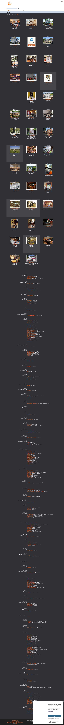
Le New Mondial (30, 712)
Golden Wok (14, 81)
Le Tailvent (29, 378)
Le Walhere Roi (14, 26)
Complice (28, 657)
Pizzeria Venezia (30, 550)
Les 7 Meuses (29, 482)
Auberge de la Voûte (31, 457)
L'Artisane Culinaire (30, 516)
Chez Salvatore (30, 674)
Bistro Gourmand (30, 419)
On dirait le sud (30, 461)
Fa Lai (28, 640)
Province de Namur (14, 10)
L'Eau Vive (29, 496)
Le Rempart (29, 654)
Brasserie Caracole (48, 82)
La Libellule (29, 592)
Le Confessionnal (30, 320)
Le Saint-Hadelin (30, 470)
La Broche (31, 100)
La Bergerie (29, 366)
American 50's (29, 693)
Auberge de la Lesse (30, 472)
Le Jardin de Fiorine (14, 65)
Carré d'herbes (14, 262)
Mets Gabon (29, 644)
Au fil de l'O (29, 508)
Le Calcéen (29, 463)
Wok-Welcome (29, 585)
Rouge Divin (29, 531)
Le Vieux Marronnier (30, 431)
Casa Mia (28, 454)
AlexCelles (29, 475)
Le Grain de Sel (30, 604)
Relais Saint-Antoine (31, 507)
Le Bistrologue (29, 542)
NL (62, 1)
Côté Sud (28, 586)
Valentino (28, 637)
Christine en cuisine (30, 598)
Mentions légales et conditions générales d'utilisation (15, 723)
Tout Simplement (30, 289)
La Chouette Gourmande (31, 663)
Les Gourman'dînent (30, 649)
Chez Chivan (29, 329)
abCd (28, 580)
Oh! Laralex (29, 490)
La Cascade (29, 455)
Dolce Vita (29, 584)
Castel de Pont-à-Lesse (31, 334)
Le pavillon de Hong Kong (31, 331)
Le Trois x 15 (29, 310)
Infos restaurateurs (15, 721)
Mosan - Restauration (31, 336)
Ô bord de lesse (30, 477)
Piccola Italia (29, 647)
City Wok (28, 636)
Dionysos (28, 578)
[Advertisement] (33, 4)
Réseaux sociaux (15, 720)
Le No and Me (48, 117)
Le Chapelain (29, 474)
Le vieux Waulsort (30, 295)
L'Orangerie (15, 45)
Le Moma (14, 135)
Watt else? (29, 425)
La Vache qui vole (30, 555)
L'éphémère (29, 517)
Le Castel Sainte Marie (31, 583)
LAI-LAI (28, 650)
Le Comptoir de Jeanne (31, 63)
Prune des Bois (30, 276)
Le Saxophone (29, 328)
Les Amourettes (30, 353)
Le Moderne (31, 190)
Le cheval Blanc (30, 515)
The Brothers (29, 377)
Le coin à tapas (30, 327)
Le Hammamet (29, 703)
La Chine (28, 323)
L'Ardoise (28, 603)
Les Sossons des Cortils (31, 437)
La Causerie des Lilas (31, 572)
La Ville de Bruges (30, 338)
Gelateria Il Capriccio (48, 208)
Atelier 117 (31, 244)
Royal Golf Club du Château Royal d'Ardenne (35, 491)
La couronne (29, 340)
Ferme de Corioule (31, 208)
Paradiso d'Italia (30, 379)
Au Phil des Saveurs (30, 556)
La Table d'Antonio (48, 64)
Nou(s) (28, 686)
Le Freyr (48, 26)
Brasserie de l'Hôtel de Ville (32, 453)
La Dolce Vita (29, 696)
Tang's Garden (29, 700)
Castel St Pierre (30, 581)
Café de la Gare (29, 526)
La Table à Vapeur (30, 514)
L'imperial (29, 545)
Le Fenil (28, 476)
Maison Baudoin (30, 452)
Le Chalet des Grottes (31, 277)
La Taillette (29, 397)
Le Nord (28, 460)
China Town (29, 354)
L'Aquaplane (29, 529)
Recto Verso (29, 643)
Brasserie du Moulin (14, 117)
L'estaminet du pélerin (31, 432)
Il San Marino (48, 226)
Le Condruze (29, 656)
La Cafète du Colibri (30, 653)
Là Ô (28, 371)
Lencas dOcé (29, 635)
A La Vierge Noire (30, 641)
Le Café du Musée (30, 458)
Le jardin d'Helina (30, 709)
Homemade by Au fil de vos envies (15, 171)
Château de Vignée (30, 627)
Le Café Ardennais (30, 333)
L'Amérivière (29, 562)
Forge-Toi (29, 303)
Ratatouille (29, 530)
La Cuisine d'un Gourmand (32, 523)
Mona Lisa (29, 414)
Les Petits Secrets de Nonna (32, 403)
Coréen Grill (29, 694)
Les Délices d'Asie (30, 326)
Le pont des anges (30, 582)
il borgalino (29, 622)
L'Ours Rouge (31, 81)
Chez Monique (29, 451)
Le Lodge (28, 697)
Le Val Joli (29, 473)
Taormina (28, 351)
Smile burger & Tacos (31, 646)
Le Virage (28, 450)
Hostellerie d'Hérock (30, 489)
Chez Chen (29, 698)
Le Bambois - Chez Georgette (32, 710)
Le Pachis (48, 135)
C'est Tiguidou (29, 395)
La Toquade (29, 509)
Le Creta (28, 639)
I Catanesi (29, 528)
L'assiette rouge (30, 669)
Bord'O (28, 699)
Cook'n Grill (15, 244)
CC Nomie (28, 346)
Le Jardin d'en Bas (31, 135)
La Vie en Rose (29, 605)
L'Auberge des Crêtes (31, 315)
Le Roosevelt (29, 456)
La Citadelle (29, 339)
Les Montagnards (48, 99)
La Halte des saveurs (31, 501)
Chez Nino (29, 335)
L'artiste (28, 302)
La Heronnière (29, 300)
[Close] (63, 701)
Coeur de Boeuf (30, 527)
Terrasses (19, 15)
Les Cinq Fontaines (30, 352)
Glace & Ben (29, 708)
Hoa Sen (28, 337)
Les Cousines (29, 444)
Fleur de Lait (31, 262)
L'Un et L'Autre (29, 543)
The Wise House (30, 283)
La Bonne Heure (30, 360)
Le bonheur (29, 634)
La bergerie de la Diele (15, 208)
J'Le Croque (29, 324)
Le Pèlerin (29, 579)
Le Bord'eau (29, 408)
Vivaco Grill (29, 655)
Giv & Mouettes (30, 464)
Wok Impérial (29, 702)
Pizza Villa (29, 642)
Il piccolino (29, 621)
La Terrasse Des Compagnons (32, 711)
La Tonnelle (31, 117)
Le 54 (48, 244)
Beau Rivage (29, 681)
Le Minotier (29, 376)
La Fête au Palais (31, 171)
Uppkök (28, 687)
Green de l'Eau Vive (30, 525)
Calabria (28, 304)
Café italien (29, 390)
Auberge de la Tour (30, 462)
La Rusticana (29, 424)
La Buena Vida (29, 321)
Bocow (28, 442)
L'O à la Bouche (30, 692)
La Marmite (29, 652)
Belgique (8, 10)
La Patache (29, 610)
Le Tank (28, 471)
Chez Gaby (29, 701)
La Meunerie (29, 278)
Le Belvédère (48, 174)
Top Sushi (29, 633)
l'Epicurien (29, 567)
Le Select (28, 385)
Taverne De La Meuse (31, 330)
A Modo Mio (29, 443)
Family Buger (29, 648)
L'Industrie (29, 459)
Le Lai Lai (28, 651)
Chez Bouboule (30, 322)
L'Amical (28, 616)
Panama (28, 355)
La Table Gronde (30, 524)
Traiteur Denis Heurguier (31, 544)
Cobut (28, 301)
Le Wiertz (28, 332)
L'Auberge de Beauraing (31, 587)
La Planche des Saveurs (31, 290)
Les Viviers (29, 396)
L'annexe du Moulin (30, 536)
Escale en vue (29, 680)
